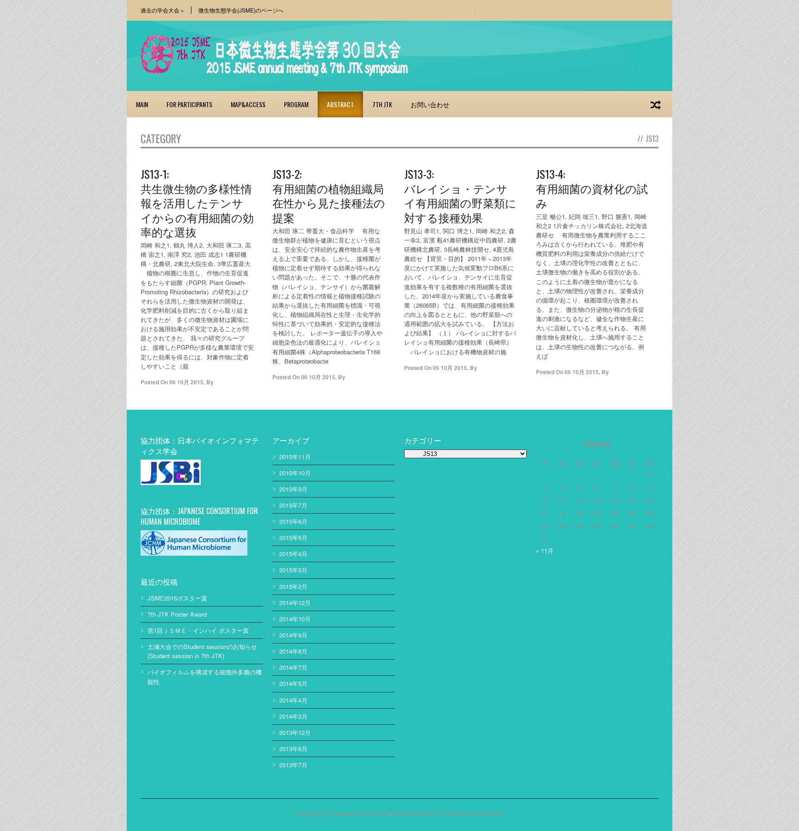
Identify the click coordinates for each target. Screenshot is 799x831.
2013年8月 (293, 748)
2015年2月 (293, 586)
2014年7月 (293, 667)
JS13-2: (328, 194)
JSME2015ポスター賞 (177, 598)
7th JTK (382, 104)
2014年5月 (293, 683)
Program (296, 104)
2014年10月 (295, 618)
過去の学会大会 (162, 10)
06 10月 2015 (186, 382)
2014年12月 (295, 602)
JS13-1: (197, 202)
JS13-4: (592, 187)
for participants (189, 104)
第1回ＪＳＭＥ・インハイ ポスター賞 (198, 630)
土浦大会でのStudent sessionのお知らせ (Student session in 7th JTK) (202, 651)
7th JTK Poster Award (177, 614)
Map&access (248, 104)
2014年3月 (293, 716)
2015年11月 (295, 456)
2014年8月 (293, 651)
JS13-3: (460, 194)
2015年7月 (293, 505)
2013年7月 (293, 764)
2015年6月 (293, 521)
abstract (340, 104)
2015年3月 (293, 569)
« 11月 (544, 550)
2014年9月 (293, 635)
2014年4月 (293, 700)
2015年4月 (293, 553)
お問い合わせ (430, 104)
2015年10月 (295, 472)
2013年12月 (295, 732)
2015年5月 (293, 537)
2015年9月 (293, 489)
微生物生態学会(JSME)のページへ (240, 10)
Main (142, 104)
